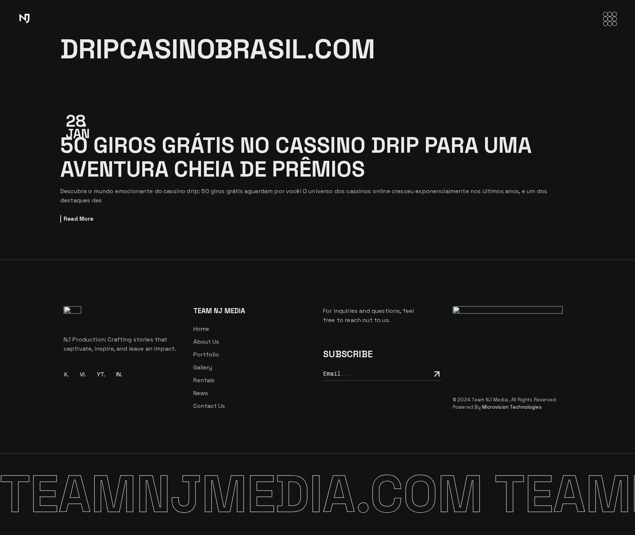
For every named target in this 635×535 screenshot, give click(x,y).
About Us (206, 342)
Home (201, 329)
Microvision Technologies (512, 407)
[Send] (435, 373)
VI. (83, 374)
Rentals (204, 380)
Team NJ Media (490, 400)
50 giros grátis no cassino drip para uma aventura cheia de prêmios (295, 157)
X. (66, 374)
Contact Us (209, 406)
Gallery (202, 367)
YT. (101, 374)
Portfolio (206, 354)
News (200, 393)
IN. (119, 374)
